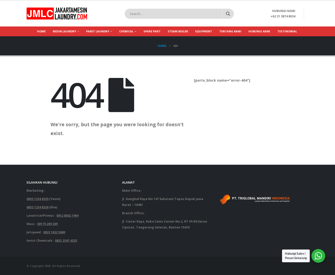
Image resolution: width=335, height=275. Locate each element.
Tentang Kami (230, 31)
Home (41, 31)
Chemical (126, 31)
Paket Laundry (97, 31)
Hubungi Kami (259, 31)
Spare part (152, 31)
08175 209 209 (47, 224)
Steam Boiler (178, 31)
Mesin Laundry (64, 31)
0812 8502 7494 (67, 215)
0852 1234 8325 (37, 199)
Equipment (203, 31)
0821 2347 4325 (66, 240)
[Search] (228, 14)
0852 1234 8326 (37, 207)
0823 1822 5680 (54, 232)
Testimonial (287, 31)
